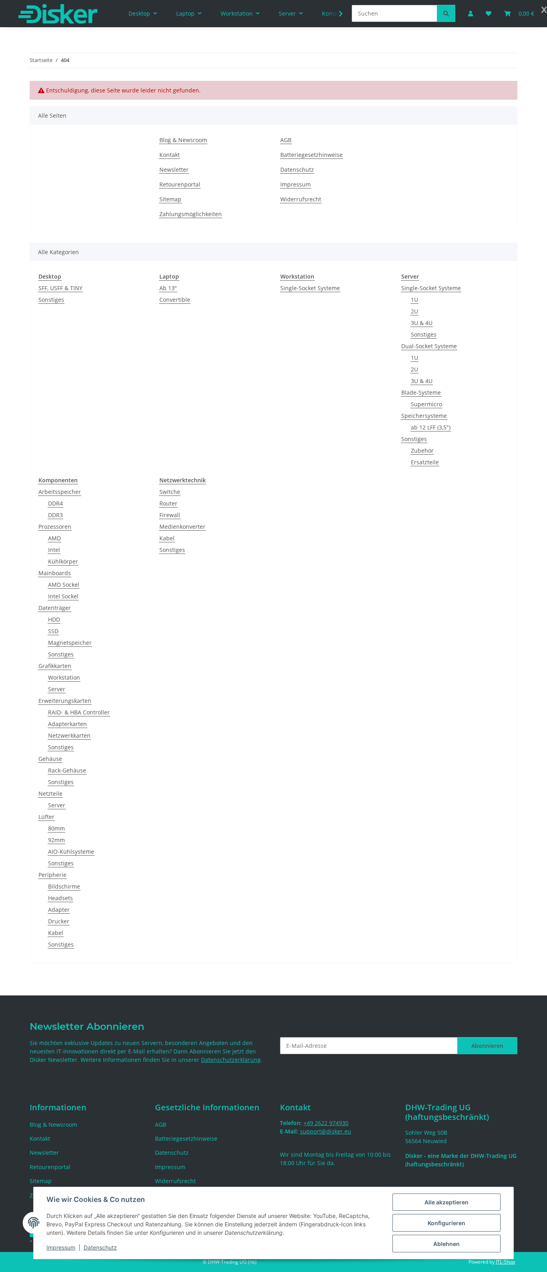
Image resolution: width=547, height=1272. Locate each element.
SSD (53, 631)
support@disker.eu (325, 1131)
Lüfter (46, 817)
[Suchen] (446, 13)
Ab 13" (168, 288)
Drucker (58, 921)
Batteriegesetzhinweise (311, 154)
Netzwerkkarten (69, 735)
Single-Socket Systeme (310, 288)
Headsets (60, 898)
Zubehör (422, 450)
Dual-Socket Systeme (429, 346)
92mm (56, 840)
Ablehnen (446, 1243)
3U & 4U (421, 323)
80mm (56, 828)
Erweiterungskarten (64, 700)
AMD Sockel (63, 584)
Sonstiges (51, 299)
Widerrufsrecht (300, 199)
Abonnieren (487, 1045)
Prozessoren (54, 526)
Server (56, 689)
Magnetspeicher (70, 642)
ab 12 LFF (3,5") (430, 427)
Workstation (64, 677)
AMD (54, 538)
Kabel (55, 933)
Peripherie (52, 875)
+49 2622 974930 (326, 1123)
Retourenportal (179, 184)
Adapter (59, 909)
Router (168, 503)
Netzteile (50, 793)
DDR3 (55, 515)
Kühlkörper (63, 561)
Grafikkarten (54, 666)
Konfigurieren (446, 1223)
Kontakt (169, 154)
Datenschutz (100, 1247)
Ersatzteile (425, 462)
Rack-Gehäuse (67, 770)
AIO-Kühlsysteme (71, 851)
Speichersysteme (424, 415)
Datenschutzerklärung (231, 1059)
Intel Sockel (63, 596)
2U (414, 311)
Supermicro (426, 404)
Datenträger (54, 608)
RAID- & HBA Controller (79, 712)
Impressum (60, 1247)
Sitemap (170, 199)
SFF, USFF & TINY (60, 288)
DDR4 (55, 503)
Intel (54, 550)
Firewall (169, 515)
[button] (335, 13)
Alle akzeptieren (446, 1202)
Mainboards (54, 573)
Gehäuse (50, 758)
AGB (286, 140)
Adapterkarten (67, 724)
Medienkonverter (182, 526)
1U (414, 299)
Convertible (174, 299)
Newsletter (174, 169)
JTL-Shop (505, 1261)
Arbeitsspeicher (59, 492)
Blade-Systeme (421, 392)
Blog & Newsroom (183, 140)
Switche (169, 492)
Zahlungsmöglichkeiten (190, 214)
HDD (54, 619)
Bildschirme (64, 886)
